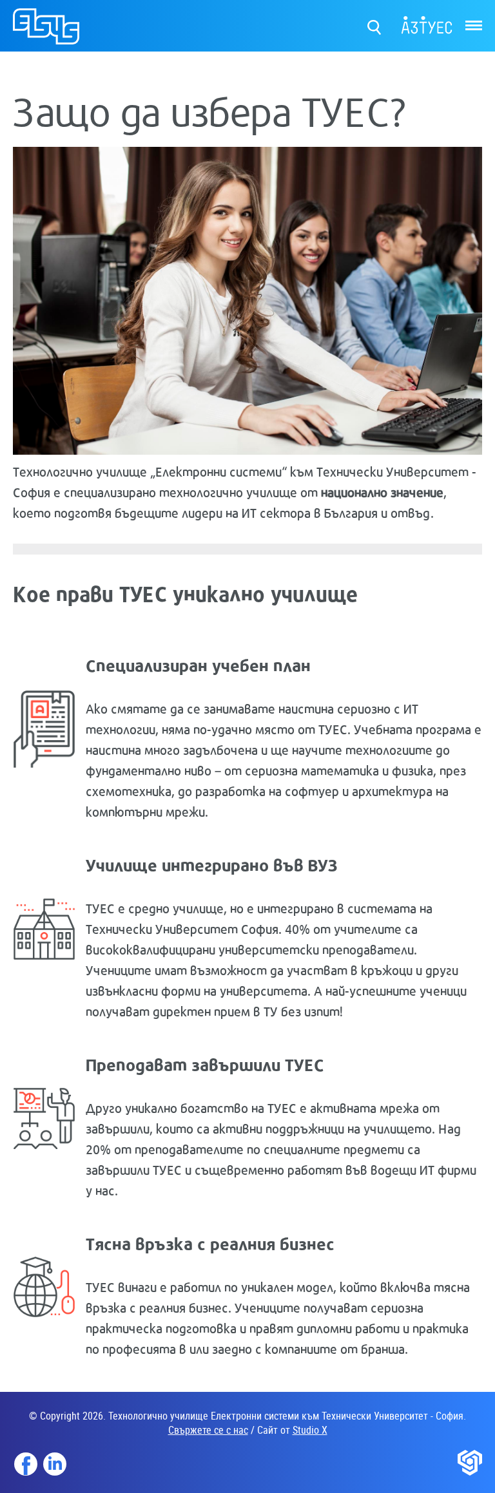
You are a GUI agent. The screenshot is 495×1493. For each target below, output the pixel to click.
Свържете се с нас (208, 1430)
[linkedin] (54, 1464)
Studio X (310, 1430)
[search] (374, 24)
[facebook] (25, 1464)
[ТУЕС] (46, 31)
